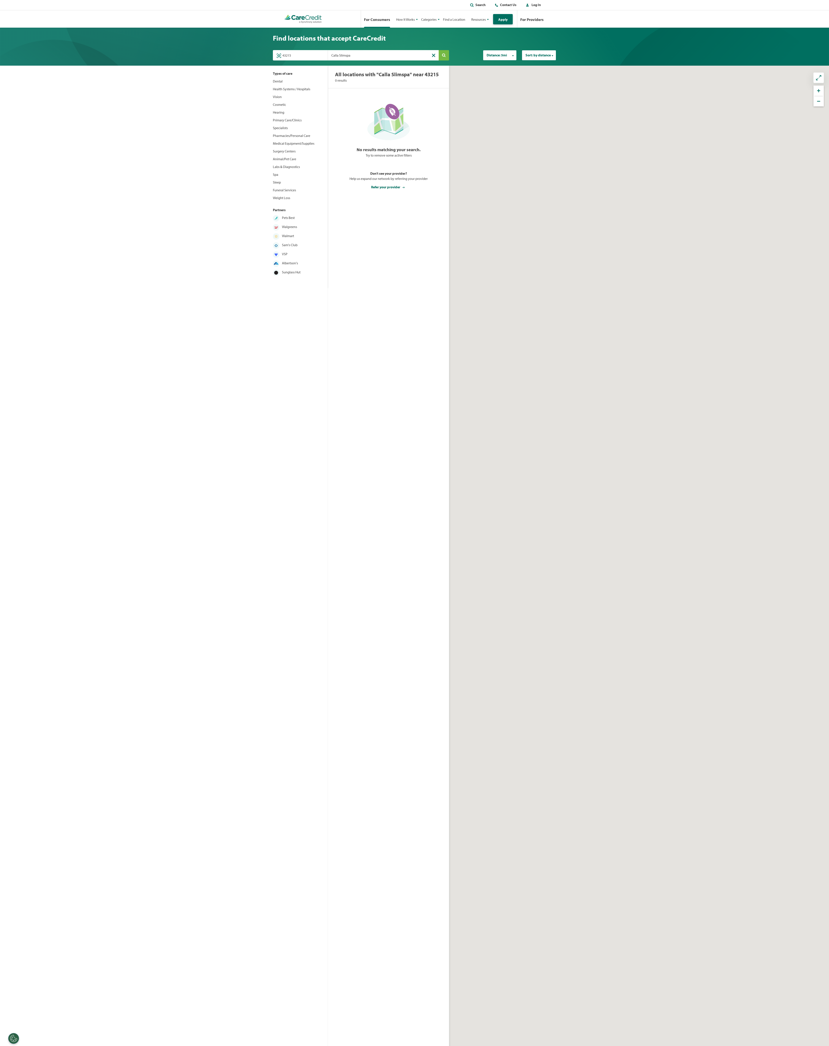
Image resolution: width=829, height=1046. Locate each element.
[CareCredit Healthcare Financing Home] (303, 19)
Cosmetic (279, 104)
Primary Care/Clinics (287, 120)
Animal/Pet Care (284, 159)
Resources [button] (478, 19)
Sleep (277, 182)
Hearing (278, 112)
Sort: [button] (538, 55)
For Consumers (377, 19)
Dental (278, 81)
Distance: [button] (497, 55)
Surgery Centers (284, 151)
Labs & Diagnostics (286, 167)
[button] (532, 6)
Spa (275, 174)
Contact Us (508, 5)
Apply (503, 19)
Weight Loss (281, 198)
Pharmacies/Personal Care (291, 135)
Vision (277, 97)
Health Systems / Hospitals (291, 89)
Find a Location (454, 19)
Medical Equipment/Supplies (293, 143)
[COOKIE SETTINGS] (13, 1038)
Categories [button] (429, 19)
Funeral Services (284, 190)
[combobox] (500, 55)
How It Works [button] (405, 19)
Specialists (280, 128)
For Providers (532, 19)
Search (480, 5)
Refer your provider (386, 187)
